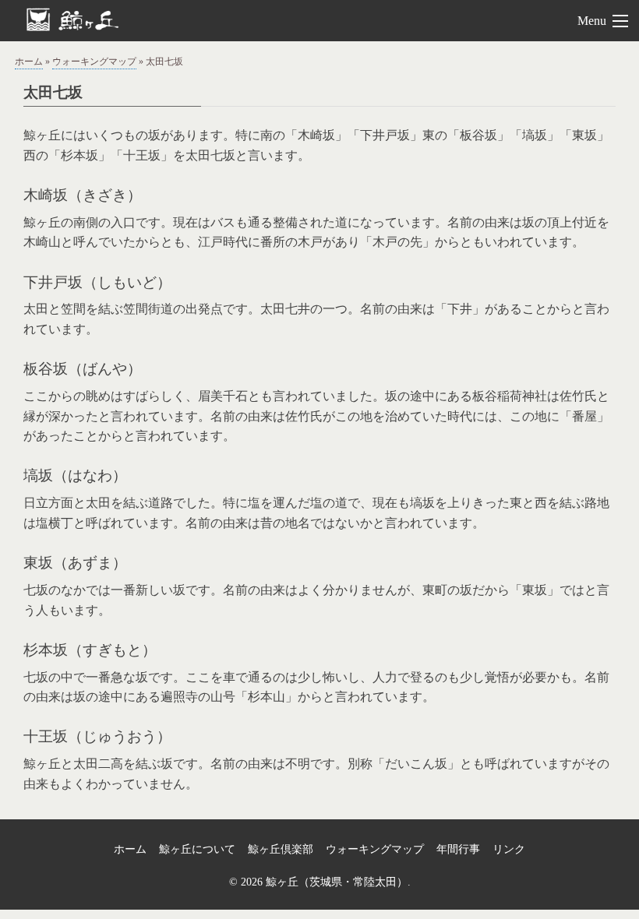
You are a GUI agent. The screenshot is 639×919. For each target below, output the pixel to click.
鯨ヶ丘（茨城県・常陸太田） (98, 18)
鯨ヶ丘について (197, 849)
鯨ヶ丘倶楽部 (280, 849)
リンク (508, 849)
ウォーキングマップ (94, 61)
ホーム (29, 61)
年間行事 (458, 849)
